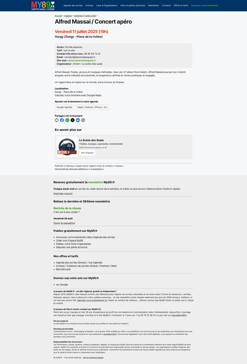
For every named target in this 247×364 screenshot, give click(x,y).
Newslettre (153, 5)
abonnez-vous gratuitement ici (92, 300)
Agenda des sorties (73, 5)
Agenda (68, 16)
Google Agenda (64, 107)
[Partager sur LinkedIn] (78, 120)
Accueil (58, 16)
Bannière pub (63, 269)
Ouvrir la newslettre (64, 223)
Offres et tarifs (181, 5)
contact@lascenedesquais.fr (79, 57)
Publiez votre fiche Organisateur (73, 243)
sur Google (62, 284)
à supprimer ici (97, 169)
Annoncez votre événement (204, 5)
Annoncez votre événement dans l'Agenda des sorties (85, 237)
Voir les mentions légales (93, 357)
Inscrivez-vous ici (63, 193)
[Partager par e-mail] (57, 120)
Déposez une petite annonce (71, 247)
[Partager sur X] (72, 120)
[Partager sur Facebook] (62, 120)
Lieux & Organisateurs (106, 5)
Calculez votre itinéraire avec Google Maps (78, 95)
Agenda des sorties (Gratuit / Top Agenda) (79, 262)
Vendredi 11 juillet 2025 (85, 16)
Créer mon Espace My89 (69, 240)
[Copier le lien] (83, 120)
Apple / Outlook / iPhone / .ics (92, 107)
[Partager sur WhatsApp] (67, 120)
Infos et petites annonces (133, 5)
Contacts (166, 5)
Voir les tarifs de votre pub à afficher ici (71, 169)
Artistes (89, 5)
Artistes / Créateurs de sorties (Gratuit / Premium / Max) (86, 265)
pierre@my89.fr (179, 315)
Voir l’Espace (87, 152)
